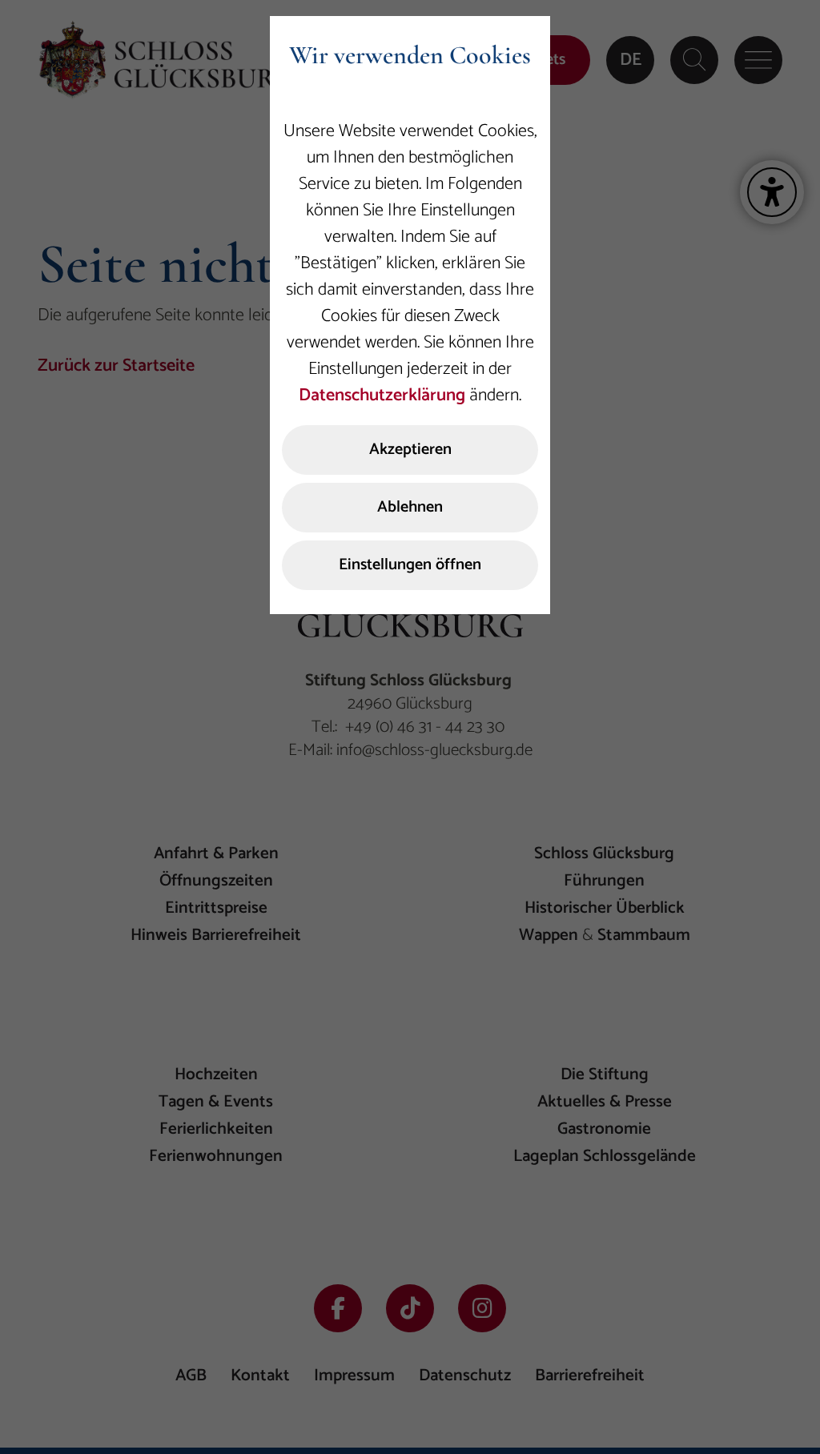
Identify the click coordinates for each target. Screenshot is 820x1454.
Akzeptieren (410, 449)
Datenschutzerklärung (382, 395)
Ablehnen (410, 507)
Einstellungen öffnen (410, 565)
